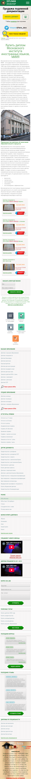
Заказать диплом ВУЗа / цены (9, 374)
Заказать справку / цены (8, 442)
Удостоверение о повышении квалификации (13, 478)
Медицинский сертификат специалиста (11, 484)
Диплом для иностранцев (8, 366)
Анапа (2, 529)
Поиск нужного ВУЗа (10, 387)
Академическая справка (7, 426)
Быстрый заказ (20, 205)
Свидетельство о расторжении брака (11, 462)
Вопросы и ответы (21, 320)
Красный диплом (5, 363)
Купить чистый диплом (7, 621)
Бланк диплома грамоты (7, 468)
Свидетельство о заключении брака (11, 459)
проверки (14, 21)
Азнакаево (4, 521)
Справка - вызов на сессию (8, 434)
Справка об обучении (7, 429)
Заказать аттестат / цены (8, 439)
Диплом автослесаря (7, 726)
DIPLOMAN (16, 744)
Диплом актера (5, 729)
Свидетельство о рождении (8, 451)
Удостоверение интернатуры (9, 481)
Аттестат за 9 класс (6, 421)
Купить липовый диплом (7, 618)
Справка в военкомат (7, 437)
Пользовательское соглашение (15, 778)
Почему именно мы (6, 509)
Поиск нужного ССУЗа (10, 408)
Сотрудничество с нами (7, 506)
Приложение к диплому (7, 465)
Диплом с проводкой (6, 377)
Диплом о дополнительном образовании (12, 473)
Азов (2, 524)
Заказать (20, 213)
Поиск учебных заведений (17, 34)
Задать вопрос (15, 666)
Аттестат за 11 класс (6, 418)
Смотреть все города (6, 533)
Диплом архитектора (7, 731)
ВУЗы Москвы (4, 498)
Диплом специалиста (7, 355)
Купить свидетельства (7, 616)
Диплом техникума (6, 399)
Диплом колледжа (6, 401)
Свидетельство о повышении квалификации (13, 476)
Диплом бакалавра (6, 358)
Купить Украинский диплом (8, 486)
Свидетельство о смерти (7, 457)
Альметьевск (4, 527)
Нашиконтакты (15, 343)
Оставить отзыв (15, 713)
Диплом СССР (4, 382)
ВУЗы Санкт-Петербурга (7, 501)
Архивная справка (6, 431)
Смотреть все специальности (9, 738)
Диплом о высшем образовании (10, 353)
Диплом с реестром (6, 380)
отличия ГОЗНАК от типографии (10, 320)
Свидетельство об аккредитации (10, 489)
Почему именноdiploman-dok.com (15, 557)
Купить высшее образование (9, 624)
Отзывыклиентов (10, 332)
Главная (3, 38)
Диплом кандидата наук (7, 369)
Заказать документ (11, 17)
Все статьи (15, 628)
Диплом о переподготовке (8, 470)
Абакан (3, 519)
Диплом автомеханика (7, 723)
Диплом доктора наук (7, 372)
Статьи (3, 504)
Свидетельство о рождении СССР (10, 454)
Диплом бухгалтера (6, 734)
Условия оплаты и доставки (21, 332)
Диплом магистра (6, 361)
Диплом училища (5, 396)
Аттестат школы (5, 423)
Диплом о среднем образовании (10, 404)
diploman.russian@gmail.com (15, 305)
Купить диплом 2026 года (8, 613)
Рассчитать (25, 16)
